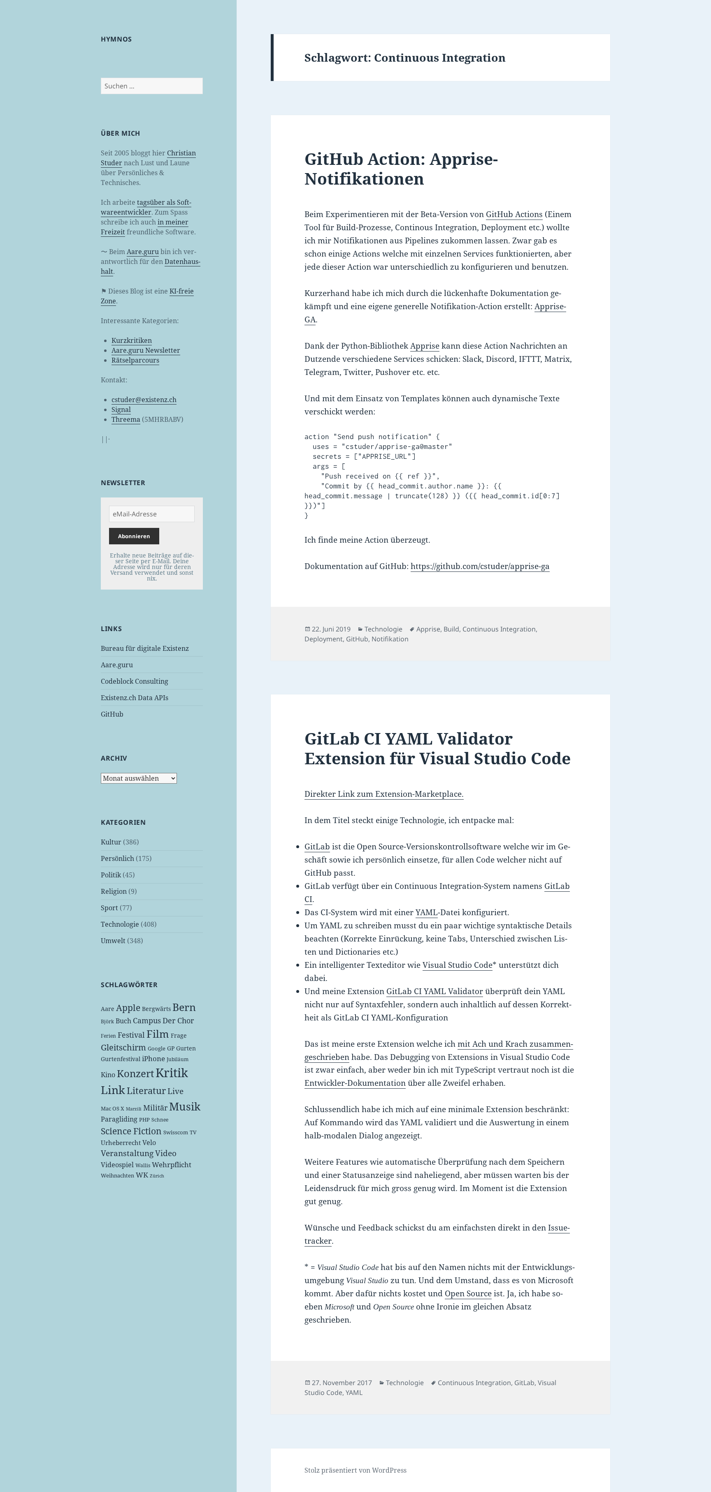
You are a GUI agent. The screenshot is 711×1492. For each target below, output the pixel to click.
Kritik (172, 1072)
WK (142, 1175)
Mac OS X (112, 1108)
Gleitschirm (123, 1047)
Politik (111, 874)
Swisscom (175, 1132)
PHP (144, 1119)
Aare (107, 1009)
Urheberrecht (121, 1142)
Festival (131, 1035)
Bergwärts (156, 1009)
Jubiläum (177, 1059)
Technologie (120, 924)
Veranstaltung (127, 1153)
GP (170, 1048)
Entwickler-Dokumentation (355, 1083)
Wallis (142, 1165)
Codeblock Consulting (134, 681)
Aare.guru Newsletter (146, 350)
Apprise (424, 345)
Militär (155, 1108)
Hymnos (116, 39)
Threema (126, 419)
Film (157, 1034)
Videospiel (117, 1164)
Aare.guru (143, 251)
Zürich (157, 1176)
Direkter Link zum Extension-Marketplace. (384, 794)
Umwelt (113, 940)
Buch (123, 1020)
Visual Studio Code (458, 965)
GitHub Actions (514, 214)
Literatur (146, 1090)
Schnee (159, 1120)
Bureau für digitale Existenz (145, 648)
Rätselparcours (135, 360)
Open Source (468, 1293)
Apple (128, 1007)
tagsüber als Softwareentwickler (146, 207)
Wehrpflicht (171, 1164)
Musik (184, 1106)
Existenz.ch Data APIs (134, 697)
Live (175, 1091)
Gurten (186, 1048)
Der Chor (178, 1020)
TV (193, 1132)
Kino (108, 1074)
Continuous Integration (499, 629)
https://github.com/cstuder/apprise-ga (480, 566)
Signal (121, 409)
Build (451, 629)
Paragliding (119, 1119)
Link (113, 1090)
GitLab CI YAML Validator (434, 991)
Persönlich (117, 858)
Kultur (111, 842)
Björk (107, 1021)
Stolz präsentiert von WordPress (355, 1470)
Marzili (134, 1109)
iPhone (153, 1058)
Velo (149, 1142)
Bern (184, 1007)
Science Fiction (131, 1131)
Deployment (323, 638)
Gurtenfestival (120, 1059)
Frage (179, 1035)
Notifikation (390, 638)
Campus (147, 1020)
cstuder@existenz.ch (144, 399)
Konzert (135, 1073)
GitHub (112, 714)
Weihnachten (117, 1175)
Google (156, 1048)
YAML (427, 912)
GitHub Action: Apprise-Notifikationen (401, 168)
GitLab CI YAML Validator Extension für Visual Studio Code (437, 748)
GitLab (317, 846)
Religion (114, 891)
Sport (109, 907)
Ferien (108, 1036)
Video (166, 1153)
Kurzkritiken (132, 340)
